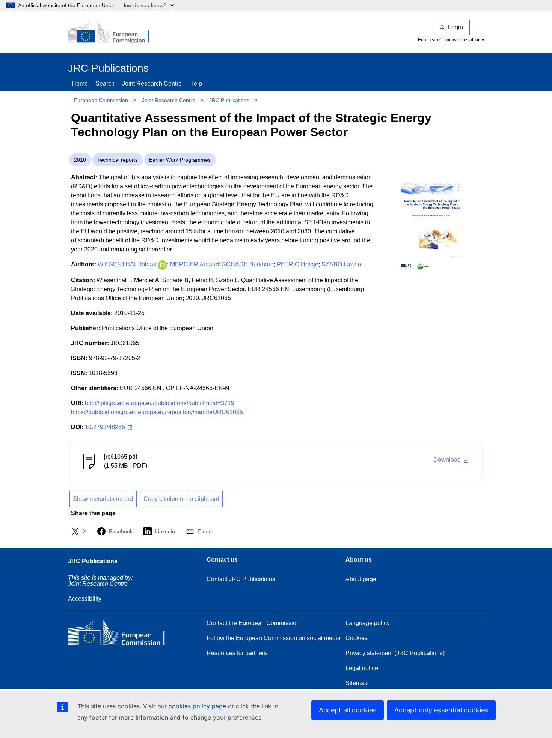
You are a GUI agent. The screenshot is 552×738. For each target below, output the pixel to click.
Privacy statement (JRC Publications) (395, 653)
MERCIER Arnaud (194, 264)
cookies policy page (197, 706)
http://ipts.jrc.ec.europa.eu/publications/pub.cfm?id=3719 (159, 403)
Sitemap (356, 683)
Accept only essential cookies (441, 710)
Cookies (356, 638)
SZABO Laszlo (341, 264)
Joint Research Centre (152, 83)
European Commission (101, 100)
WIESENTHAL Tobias (127, 264)
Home (80, 83)
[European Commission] (113, 33)
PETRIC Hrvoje (297, 264)
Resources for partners (237, 653)
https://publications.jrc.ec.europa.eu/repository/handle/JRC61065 (157, 412)
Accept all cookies (347, 710)
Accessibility (84, 598)
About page (360, 579)
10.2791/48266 (105, 427)
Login (455, 27)
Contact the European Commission (253, 623)
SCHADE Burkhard (248, 264)
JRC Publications (229, 100)
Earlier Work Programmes (180, 160)
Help (195, 83)
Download (447, 460)
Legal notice (361, 668)
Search (105, 83)
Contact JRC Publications (241, 579)
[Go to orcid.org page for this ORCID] (162, 264)
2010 (80, 160)
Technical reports (117, 160)
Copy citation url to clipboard (181, 499)
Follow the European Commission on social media (274, 638)
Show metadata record (103, 499)
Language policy (367, 623)
